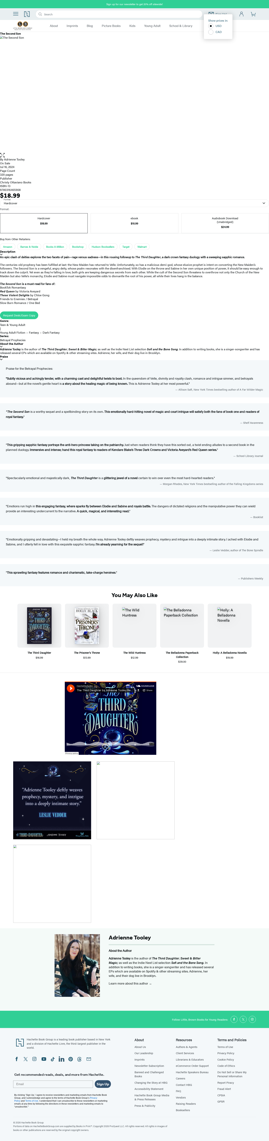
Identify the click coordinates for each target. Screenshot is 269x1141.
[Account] (241, 14)
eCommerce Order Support (192, 1066)
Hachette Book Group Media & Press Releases (151, 1097)
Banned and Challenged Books (149, 1074)
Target (125, 246)
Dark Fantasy (51, 332)
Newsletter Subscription (149, 1066)
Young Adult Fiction (12, 332)
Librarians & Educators (190, 1059)
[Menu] (15, 13)
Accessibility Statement (148, 1089)
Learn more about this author (129, 983)
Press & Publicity (144, 1105)
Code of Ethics (226, 1066)
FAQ (178, 1091)
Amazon (7, 246)
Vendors (181, 1097)
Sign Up (103, 1084)
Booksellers (183, 1110)
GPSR (221, 1101)
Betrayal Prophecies (13, 340)
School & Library (180, 26)
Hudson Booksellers (103, 246)
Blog (90, 26)
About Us (140, 1047)
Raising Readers (186, 1103)
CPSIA (221, 1095)
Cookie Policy (225, 1059)
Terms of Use (225, 1047)
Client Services (185, 1053)
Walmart (142, 246)
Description (7, 251)
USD (219, 26)
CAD (219, 32)
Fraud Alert (224, 1089)
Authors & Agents (186, 1047)
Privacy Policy (225, 1053)
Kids (132, 26)
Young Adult (152, 26)
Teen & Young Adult (12, 325)
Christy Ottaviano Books (15, 182)
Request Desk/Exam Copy (19, 315)
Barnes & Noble (29, 246)
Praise (4, 356)
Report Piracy (225, 1082)
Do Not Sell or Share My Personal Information (231, 1074)
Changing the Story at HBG (150, 1082)
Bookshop (78, 246)
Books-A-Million (55, 246)
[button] (134, 155)
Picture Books (111, 26)
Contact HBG (184, 1085)
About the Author (11, 344)
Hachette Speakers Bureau (192, 1072)
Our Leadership (143, 1053)
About (54, 26)
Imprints (72, 26)
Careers (180, 1078)
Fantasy (34, 332)
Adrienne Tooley (14, 159)
